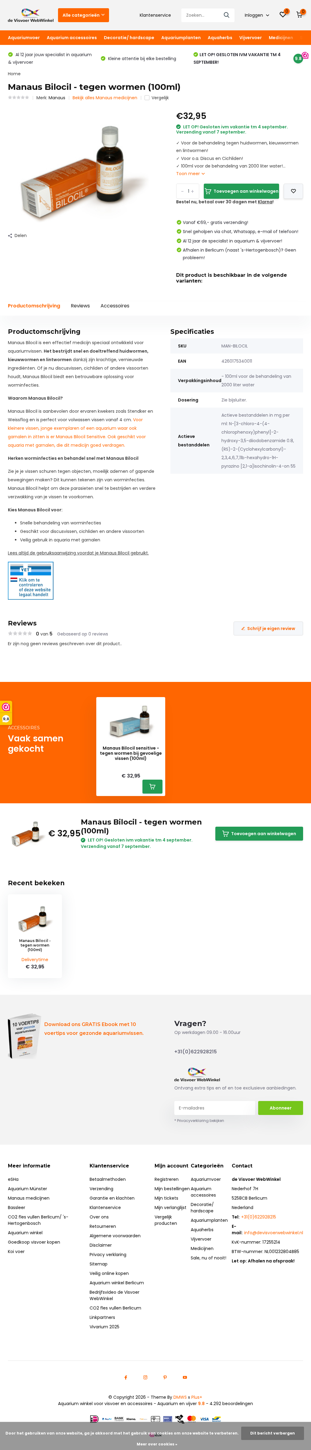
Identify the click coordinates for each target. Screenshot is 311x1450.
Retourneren (103, 1226)
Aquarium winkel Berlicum (117, 1283)
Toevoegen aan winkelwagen (246, 191)
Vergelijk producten (166, 1220)
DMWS (180, 1397)
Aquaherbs (220, 38)
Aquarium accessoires (72, 38)
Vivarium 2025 (104, 1327)
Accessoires (115, 305)
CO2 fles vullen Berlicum (115, 1308)
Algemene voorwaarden (115, 1236)
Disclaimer (101, 1245)
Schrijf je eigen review (271, 628)
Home (14, 74)
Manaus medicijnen (29, 1198)
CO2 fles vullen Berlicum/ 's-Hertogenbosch (38, 1220)
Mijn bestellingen (172, 1189)
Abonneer (281, 1108)
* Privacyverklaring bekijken (199, 1120)
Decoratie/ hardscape (129, 38)
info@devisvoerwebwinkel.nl (273, 1233)
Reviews (80, 305)
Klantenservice (155, 15)
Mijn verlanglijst (170, 1207)
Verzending (101, 1189)
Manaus (57, 98)
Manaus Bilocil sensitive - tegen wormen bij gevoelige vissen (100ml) (131, 753)
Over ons (99, 1217)
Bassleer (16, 1207)
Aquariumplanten (181, 38)
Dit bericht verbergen (272, 1433)
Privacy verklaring (108, 1255)
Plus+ (196, 1397)
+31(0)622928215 (195, 1051)
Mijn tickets (166, 1198)
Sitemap (99, 1264)
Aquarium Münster (27, 1189)
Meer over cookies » (157, 1444)
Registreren (167, 1179)
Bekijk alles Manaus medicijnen (105, 98)
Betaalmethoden (108, 1179)
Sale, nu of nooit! (208, 1258)
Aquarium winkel (25, 1233)
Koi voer (16, 1251)
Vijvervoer (250, 38)
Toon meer (188, 174)
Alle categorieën (81, 15)
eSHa (13, 1179)
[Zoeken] (226, 15)
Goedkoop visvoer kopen (34, 1242)
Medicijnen (281, 38)
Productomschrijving (34, 305)
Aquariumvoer (24, 38)
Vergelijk (160, 98)
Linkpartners (102, 1317)
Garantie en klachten (112, 1198)
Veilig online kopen (109, 1273)
